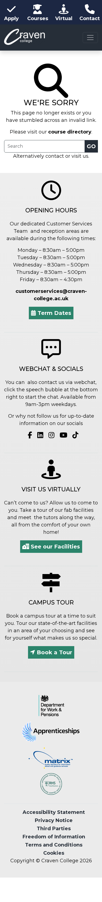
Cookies (53, 853)
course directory (69, 132)
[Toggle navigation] (90, 37)
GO (91, 146)
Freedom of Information (54, 837)
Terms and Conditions (53, 845)
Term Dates (53, 313)
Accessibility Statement (54, 812)
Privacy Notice (54, 820)
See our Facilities (54, 546)
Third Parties (54, 829)
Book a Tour (53, 652)
